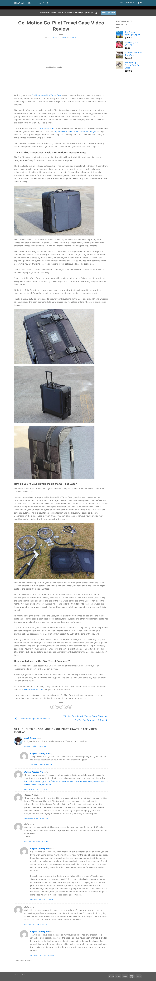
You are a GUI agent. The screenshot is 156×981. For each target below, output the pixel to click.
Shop (53, 13)
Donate (121, 3)
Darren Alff (73, 37)
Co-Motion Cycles (46, 128)
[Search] (96, 13)
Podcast (79, 13)
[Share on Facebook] (52, 707)
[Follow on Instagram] (138, 3)
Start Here (45, 13)
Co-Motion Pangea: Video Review (34, 718)
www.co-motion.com (34, 689)
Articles (62, 13)
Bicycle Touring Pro (39, 753)
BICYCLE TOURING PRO (31, 3)
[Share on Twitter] (57, 707)
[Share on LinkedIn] (70, 707)
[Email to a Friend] (61, 707)
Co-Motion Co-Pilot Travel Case (46, 95)
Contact (130, 3)
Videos (70, 13)
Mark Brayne (30, 738)
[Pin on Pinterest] (66, 707)
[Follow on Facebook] (136, 3)
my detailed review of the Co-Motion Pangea (75, 131)
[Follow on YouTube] (140, 3)
